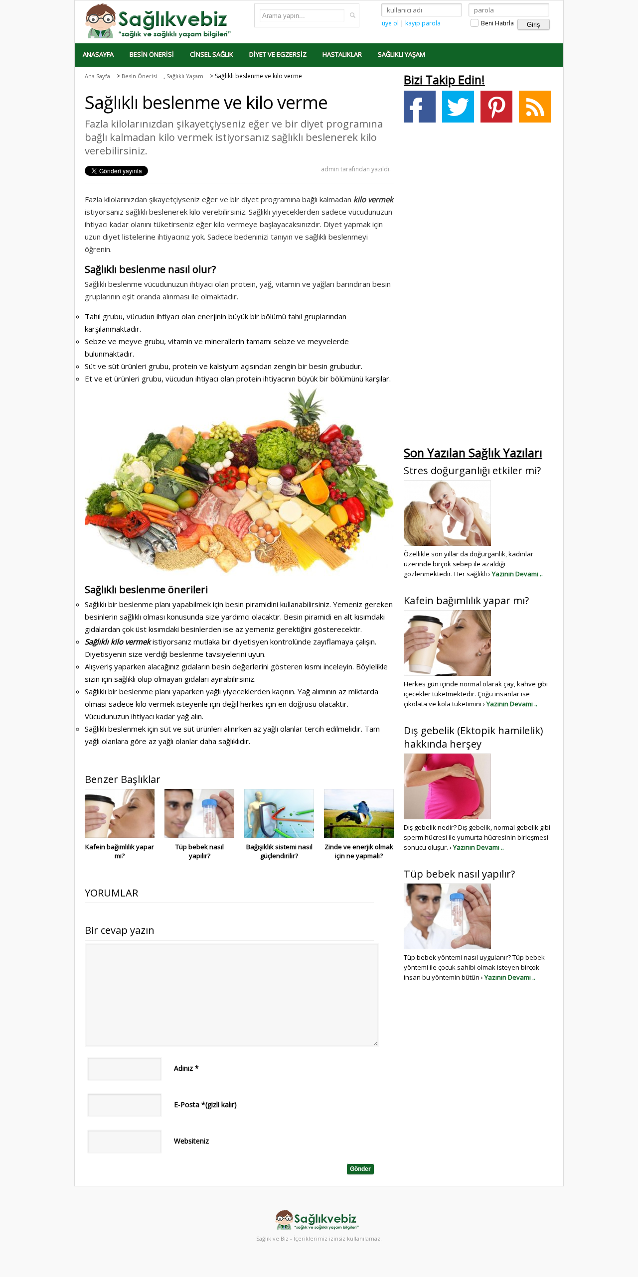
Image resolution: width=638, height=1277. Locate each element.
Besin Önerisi (152, 54)
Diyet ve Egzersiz (278, 54)
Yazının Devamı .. (517, 573)
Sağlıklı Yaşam (401, 54)
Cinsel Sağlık (211, 54)
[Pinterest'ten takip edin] (496, 107)
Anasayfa (98, 54)
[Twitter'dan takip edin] (458, 107)
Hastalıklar (342, 54)
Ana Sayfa (97, 76)
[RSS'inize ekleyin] (535, 107)
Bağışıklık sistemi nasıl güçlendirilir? (279, 851)
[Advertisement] (478, 286)
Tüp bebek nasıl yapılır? (199, 851)
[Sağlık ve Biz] (159, 20)
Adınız (186, 1068)
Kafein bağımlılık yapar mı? (119, 851)
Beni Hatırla (496, 23)
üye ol (390, 23)
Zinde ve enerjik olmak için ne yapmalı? (358, 851)
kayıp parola (423, 23)
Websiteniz (191, 1141)
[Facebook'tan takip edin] (420, 107)
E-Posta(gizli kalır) (205, 1104)
